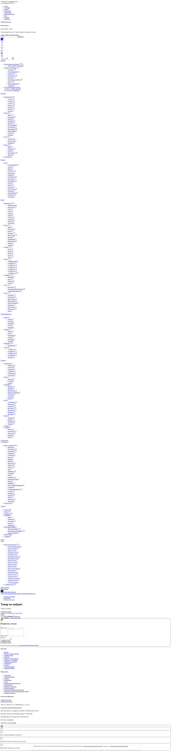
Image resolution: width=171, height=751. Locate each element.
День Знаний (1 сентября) (15, 66)
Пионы (11, 331)
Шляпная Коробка (14, 392)
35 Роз (10, 215)
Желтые (11, 237)
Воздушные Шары (10, 527)
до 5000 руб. (12, 271)
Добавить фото (6, 640)
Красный (12, 117)
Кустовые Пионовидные (16, 289)
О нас (6, 6)
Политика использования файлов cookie (16, 691)
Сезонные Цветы (9, 666)
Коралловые (12, 241)
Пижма (10, 481)
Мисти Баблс (12, 301)
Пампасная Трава (13, 479)
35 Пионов (11, 375)
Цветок (7, 329)
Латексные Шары (14, 529)
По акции (8, 157)
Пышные (11, 412)
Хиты (7, 512)
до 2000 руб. (12, 265)
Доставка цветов (9, 677)
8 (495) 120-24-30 (6, 22)
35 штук (11, 105)
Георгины (11, 173)
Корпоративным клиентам (12, 683)
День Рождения (14, 72)
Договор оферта (9, 688)
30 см (10, 249)
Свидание (12, 69)
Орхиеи (11, 341)
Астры (10, 167)
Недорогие (12, 410)
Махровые (12, 404)
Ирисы (11, 183)
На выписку (12, 75)
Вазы (10, 517)
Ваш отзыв (4, 635)
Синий (11, 133)
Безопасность (8, 685)
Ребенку (11, 420)
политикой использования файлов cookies (119, 746)
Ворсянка (11, 447)
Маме (10, 147)
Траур (2, 539)
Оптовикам (7, 12)
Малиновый (12, 129)
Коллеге (11, 151)
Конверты (11, 525)
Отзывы (6, 17)
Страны (6, 427)
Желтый (11, 123)
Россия (11, 429)
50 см (10, 253)
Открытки (12, 521)
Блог (5, 16)
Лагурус (11, 467)
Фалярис (11, 493)
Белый (11, 119)
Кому (7, 145)
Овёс (10, 475)
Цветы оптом (13, 574)
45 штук (11, 107)
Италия (11, 435)
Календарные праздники (13, 64)
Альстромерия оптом (15, 546)
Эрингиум (11, 501)
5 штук (11, 99)
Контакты (7, 19)
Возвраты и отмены (10, 686)
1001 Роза (11, 223)
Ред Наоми (12, 307)
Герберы (11, 175)
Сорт (7, 293)
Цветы (3, 160)
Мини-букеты (5, 587)
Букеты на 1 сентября (10, 660)
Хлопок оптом (13, 576)
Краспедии (12, 463)
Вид (6, 137)
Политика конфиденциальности (14, 690)
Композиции (12, 390)
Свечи (10, 523)
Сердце (11, 283)
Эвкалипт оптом (13, 580)
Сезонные (12, 406)
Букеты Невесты (6, 314)
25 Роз (10, 213)
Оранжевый (12, 127)
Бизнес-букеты (8, 655)
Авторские (11, 139)
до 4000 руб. (12, 269)
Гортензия (12, 455)
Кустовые (12, 287)
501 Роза (11, 221)
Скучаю (11, 85)
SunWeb (13, 723)
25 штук (11, 103)
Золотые (11, 245)
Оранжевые (12, 239)
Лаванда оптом (13, 562)
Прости (11, 81)
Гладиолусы (4, 440)
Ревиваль (11, 305)
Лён (10, 469)
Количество (9, 97)
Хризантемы (13, 193)
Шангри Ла (12, 309)
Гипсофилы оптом (14, 556)
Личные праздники (11, 68)
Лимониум (12, 471)
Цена (7, 259)
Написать (16, 90)
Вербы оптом (12, 550)
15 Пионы (12, 371)
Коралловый (12, 131)
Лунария (11, 473)
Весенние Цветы (9, 668)
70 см (10, 257)
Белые (11, 231)
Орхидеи (11, 187)
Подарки (7, 515)
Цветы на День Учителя (11, 654)
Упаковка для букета (10, 662)
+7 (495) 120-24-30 (15, 89)
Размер (7, 247)
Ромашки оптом (13, 572)
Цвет (7, 113)
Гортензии (12, 179)
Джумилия (12, 297)
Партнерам (7, 11)
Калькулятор (8, 534)
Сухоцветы (4, 442)
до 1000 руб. (12, 263)
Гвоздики (12, 171)
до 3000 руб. (12, 267)
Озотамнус (12, 477)
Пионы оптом (12, 566)
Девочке (11, 424)
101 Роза (11, 219)
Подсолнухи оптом (14, 568)
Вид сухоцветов (10, 445)
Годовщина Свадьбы (15, 80)
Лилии (11, 185)
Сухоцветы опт (10, 584)
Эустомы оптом (13, 582)
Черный (11, 135)
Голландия (12, 431)
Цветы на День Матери (11, 658)
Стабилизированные (15, 291)
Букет (11, 279)
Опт (2, 541)
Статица (11, 491)
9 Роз (10, 209)
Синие (10, 383)
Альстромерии (13, 165)
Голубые (11, 381)
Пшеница (11, 483)
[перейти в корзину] (2, 51)
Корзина (11, 281)
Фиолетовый (12, 125)
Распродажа (4, 589)
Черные (10, 243)
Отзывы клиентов (9, 693)
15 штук (11, 101)
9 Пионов (11, 369)
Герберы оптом (13, 554)
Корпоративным (9, 14)
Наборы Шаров (13, 533)
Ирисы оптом (12, 560)
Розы (2, 200)
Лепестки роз (12, 205)
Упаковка (8, 275)
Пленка (11, 396)
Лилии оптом (12, 564)
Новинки (8, 513)
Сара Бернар (12, 402)
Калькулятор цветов (9, 592)
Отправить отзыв (6, 611)
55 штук (11, 109)
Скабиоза (11, 487)
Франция (12, 433)
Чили (10, 437)
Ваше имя (4, 628)
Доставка (7, 7)
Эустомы (11, 197)
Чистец (10, 497)
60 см (10, 255)
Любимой (11, 422)
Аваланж (12, 295)
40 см (10, 251)
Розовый (11, 121)
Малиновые (12, 235)
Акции (7, 426)
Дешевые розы (13, 261)
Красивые (12, 408)
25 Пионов (12, 373)
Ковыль (11, 461)
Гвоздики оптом (13, 552)
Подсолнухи (12, 189)
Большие (11, 414)
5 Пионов (11, 367)
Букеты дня (12, 141)
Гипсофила (12, 177)
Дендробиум (12, 181)
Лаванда (11, 465)
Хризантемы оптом (14, 578)
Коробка (11, 277)
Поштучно (12, 207)
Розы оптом (12, 570)
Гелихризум (12, 449)
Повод (3, 60)
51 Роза (11, 217)
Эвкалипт (12, 195)
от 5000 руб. (12, 355)
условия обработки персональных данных (92, 746)
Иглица (10, 457)
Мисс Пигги (12, 299)
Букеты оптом (13, 548)
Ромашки (11, 191)
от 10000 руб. (13, 273)
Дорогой (11, 357)
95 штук (11, 111)
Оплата (6, 9)
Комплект (8, 343)
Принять (134, 747)
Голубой (11, 321)
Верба (10, 169)
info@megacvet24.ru (14, 87)
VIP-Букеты (7, 663)
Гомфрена (11, 453)
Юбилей (11, 78)
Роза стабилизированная (16, 485)
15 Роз (10, 211)
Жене (11, 155)
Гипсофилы (12, 335)
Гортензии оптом (13, 558)
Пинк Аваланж (13, 303)
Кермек (10, 459)
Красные (11, 229)
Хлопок (11, 337)
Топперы (11, 519)
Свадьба (11, 74)
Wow (10, 311)
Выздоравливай (14, 84)
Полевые (11, 143)
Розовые (11, 233)
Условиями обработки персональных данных (28, 645)
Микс (10, 115)
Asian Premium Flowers (28, 593)
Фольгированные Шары (16, 531)
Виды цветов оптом (11, 544)
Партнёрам (7, 675)
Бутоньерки (12, 345)
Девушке (11, 149)
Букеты (3, 93)
